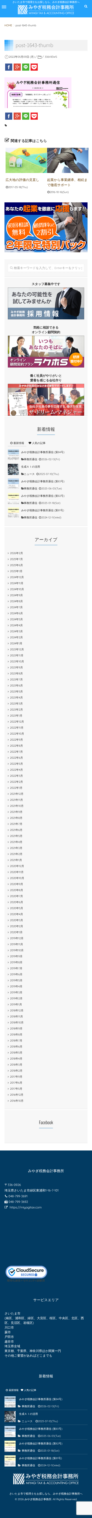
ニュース (29, 474)
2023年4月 (16, 697)
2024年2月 (16, 637)
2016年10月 (16, 1100)
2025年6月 (16, 565)
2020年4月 (16, 914)
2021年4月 (16, 842)
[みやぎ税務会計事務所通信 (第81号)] (13, 513)
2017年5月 (16, 1088)
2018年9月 (16, 1028)
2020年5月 (16, 908)
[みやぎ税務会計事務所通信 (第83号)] (13, 484)
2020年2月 (16, 926)
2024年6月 (16, 613)
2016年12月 (16, 1094)
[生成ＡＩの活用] (13, 469)
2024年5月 (16, 619)
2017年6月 (16, 1082)
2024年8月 (16, 601)
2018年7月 (16, 1040)
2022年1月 (16, 787)
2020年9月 (16, 884)
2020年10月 (17, 878)
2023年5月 (16, 691)
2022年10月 (17, 733)
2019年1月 (16, 1004)
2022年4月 (16, 769)
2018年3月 (16, 1064)
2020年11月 (16, 872)
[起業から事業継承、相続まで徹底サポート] (67, 160)
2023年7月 (16, 679)
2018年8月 (16, 1034)
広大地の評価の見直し (22, 180)
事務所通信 (30, 459)
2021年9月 (16, 811)
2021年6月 (16, 830)
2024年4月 (16, 625)
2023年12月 (17, 649)
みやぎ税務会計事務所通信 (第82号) (43, 495)
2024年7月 (16, 607)
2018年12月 (16, 1010)
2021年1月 (16, 860)
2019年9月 (16, 956)
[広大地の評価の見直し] (26, 160)
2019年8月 (16, 962)
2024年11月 (16, 583)
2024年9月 (16, 595)
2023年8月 (16, 673)
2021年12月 (16, 793)
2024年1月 (16, 643)
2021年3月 (16, 848)
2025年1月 (16, 571)
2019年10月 (17, 950)
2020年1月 (16, 932)
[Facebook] (8, 67)
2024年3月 (16, 631)
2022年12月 (17, 721)
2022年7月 (16, 751)
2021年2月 (16, 854)
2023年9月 (16, 667)
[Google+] (17, 67)
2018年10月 (16, 1022)
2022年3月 (16, 775)
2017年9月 (16, 1076)
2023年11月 (16, 655)
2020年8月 (16, 890)
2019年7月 (16, 968)
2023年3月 (16, 703)
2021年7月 (16, 824)
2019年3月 (16, 992)
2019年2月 (16, 998)
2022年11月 (16, 727)
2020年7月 (16, 896)
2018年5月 (16, 1052)
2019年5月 (16, 980)
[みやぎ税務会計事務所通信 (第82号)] (13, 498)
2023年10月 (17, 661)
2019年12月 (16, 938)
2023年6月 (16, 685)
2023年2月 (16, 709)
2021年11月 (16, 799)
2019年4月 (16, 986)
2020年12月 (17, 866)
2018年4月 (16, 1058)
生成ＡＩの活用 (30, 466)
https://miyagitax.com (26, 1207)
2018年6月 (16, 1046)
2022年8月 (16, 745)
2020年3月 (16, 920)
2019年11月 (16, 944)
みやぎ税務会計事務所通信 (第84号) (43, 452)
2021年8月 (16, 818)
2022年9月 (16, 739)
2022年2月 (16, 781)
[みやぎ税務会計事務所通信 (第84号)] (13, 454)
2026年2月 (16, 553)
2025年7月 (16, 559)
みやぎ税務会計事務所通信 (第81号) (42, 510)
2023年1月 (16, 715)
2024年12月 (17, 577)
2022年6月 (16, 757)
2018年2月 (16, 1070)
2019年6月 (16, 974)
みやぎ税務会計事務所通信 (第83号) (43, 481)
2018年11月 (16, 1016)
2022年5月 (16, 763)
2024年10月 (17, 589)
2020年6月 (16, 902)
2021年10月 (16, 805)
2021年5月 (16, 836)
